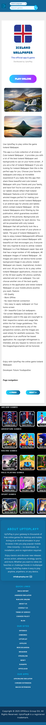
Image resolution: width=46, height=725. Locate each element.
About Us (23, 604)
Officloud (23, 669)
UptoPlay (23, 639)
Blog (23, 621)
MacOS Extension (23, 687)
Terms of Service (23, 612)
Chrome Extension (23, 683)
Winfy (23, 660)
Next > (33, 392)
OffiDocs (23, 630)
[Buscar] (35, 7)
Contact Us (23, 608)
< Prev (13, 392)
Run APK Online (23, 599)
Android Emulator (23, 595)
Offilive (23, 643)
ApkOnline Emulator (23, 679)
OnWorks (23, 635)
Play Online (23, 78)
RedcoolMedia (23, 647)
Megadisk (23, 652)
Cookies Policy (23, 616)
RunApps (23, 664)
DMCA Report (23, 591)
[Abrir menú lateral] (3, 6)
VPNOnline (23, 656)
